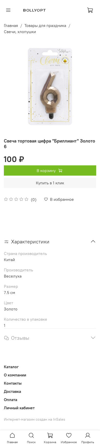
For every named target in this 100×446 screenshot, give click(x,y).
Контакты (13, 383)
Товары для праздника (45, 25)
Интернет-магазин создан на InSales (34, 419)
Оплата (10, 399)
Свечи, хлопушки (20, 31)
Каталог (11, 366)
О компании (15, 374)
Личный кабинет (19, 407)
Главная (11, 25)
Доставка (12, 391)
